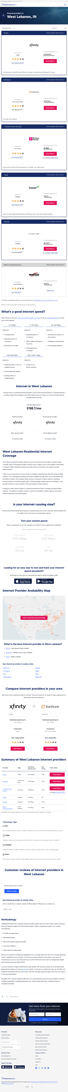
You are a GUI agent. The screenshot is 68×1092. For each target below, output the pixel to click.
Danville (37, 668)
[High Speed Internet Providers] (9, 4)
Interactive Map (34, 618)
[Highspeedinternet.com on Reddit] (45, 1068)
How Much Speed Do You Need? (8, 1059)
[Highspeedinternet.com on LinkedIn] (48, 1068)
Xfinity (8, 648)
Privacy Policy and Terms (51, 1081)
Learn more (50, 290)
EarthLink (9, 652)
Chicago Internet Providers (41, 1038)
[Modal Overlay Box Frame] (34, 1014)
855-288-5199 (53, 253)
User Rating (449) (17, 205)
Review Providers (5, 1038)
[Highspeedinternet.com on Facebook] (36, 1068)
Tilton (37, 674)
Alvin (4, 674)
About (36, 1056)
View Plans (48, 61)
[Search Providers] (18, 1042)
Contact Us (38, 1062)
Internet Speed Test (5, 1056)
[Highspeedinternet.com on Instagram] (42, 1068)
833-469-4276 (52, 158)
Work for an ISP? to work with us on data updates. (18, 304)
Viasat (8, 657)
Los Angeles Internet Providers (42, 1035)
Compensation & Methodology (38, 1081)
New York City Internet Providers (42, 1044)
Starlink (5, 802)
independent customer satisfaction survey (45, 300)
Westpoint (38, 677)
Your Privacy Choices (9, 1083)
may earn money (7, 1)
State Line (6, 668)
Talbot (37, 671)
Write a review (12, 891)
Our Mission (38, 1059)
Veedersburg (7, 677)
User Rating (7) (16, 292)
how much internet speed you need (28, 318)
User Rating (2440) (17, 63)
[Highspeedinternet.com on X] (39, 1068)
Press (36, 1065)
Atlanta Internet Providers (41, 1050)
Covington (6, 671)
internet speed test (53, 318)
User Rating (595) (16, 157)
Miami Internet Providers (41, 1047)
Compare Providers (5, 1035)
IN (6, 996)
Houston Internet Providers (41, 1041)
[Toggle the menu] (65, 4)
